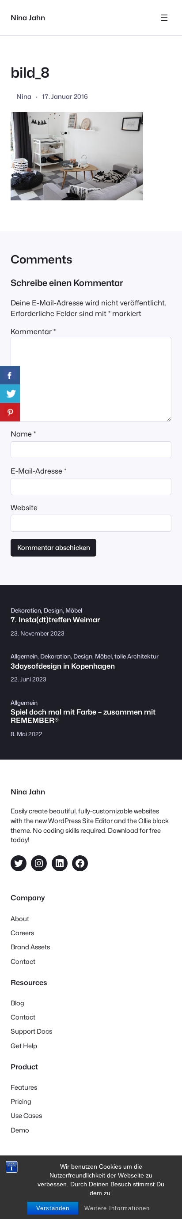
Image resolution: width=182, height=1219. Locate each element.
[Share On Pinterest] (10, 412)
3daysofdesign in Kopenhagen (63, 666)
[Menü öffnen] (164, 18)
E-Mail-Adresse (38, 471)
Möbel (73, 610)
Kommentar (33, 331)
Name (23, 433)
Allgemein (24, 656)
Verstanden (52, 1208)
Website (24, 507)
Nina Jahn (28, 17)
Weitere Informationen (117, 1208)
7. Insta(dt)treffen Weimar (55, 620)
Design (53, 610)
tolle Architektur (136, 656)
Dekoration (26, 610)
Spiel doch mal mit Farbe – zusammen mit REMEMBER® (83, 716)
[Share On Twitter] (10, 393)
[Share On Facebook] (10, 375)
